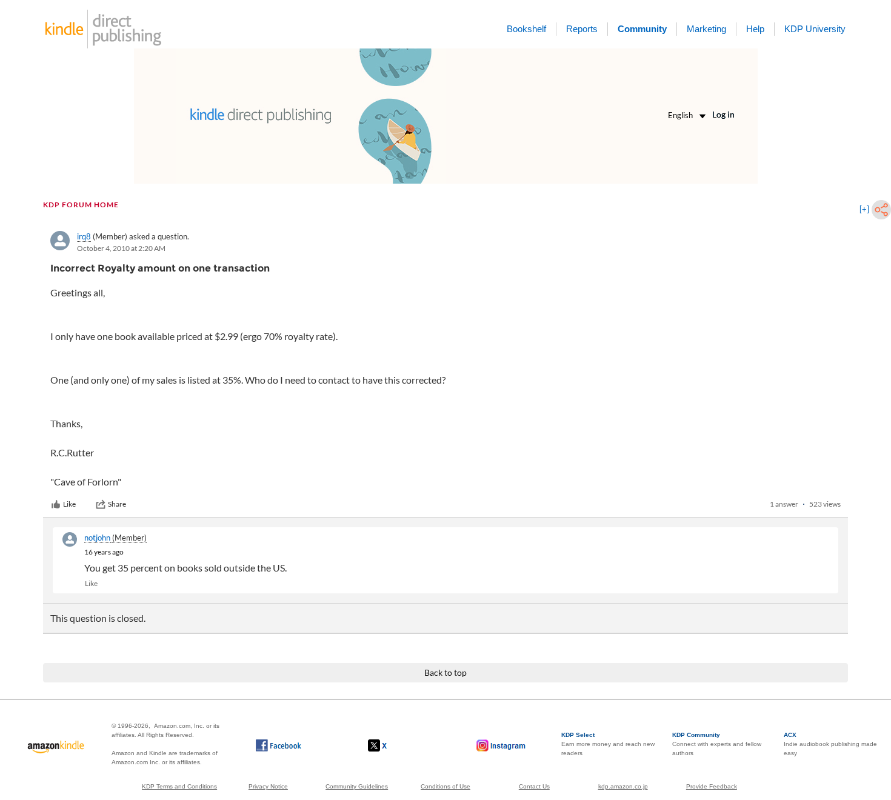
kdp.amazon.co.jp (623, 786)
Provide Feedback (711, 786)
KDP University (815, 29)
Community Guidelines (356, 786)
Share (117, 503)
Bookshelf (526, 29)
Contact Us (534, 786)
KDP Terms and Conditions (179, 786)
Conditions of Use (445, 786)
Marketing (706, 29)
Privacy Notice (268, 786)
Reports (582, 29)
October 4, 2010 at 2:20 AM (121, 248)
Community (642, 29)
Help (755, 29)
